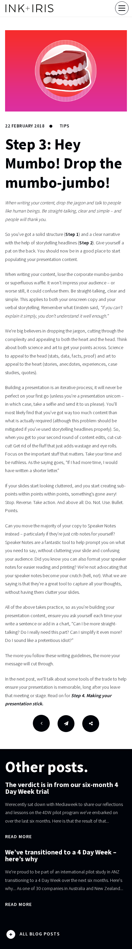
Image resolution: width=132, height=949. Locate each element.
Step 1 (72, 234)
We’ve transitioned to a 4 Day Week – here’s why (60, 855)
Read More (18, 836)
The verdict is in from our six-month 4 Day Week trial (61, 787)
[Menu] (122, 8)
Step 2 (85, 243)
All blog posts (40, 934)
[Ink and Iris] (29, 8)
